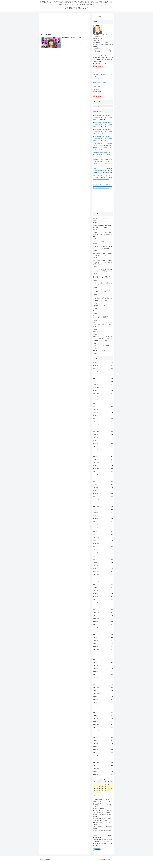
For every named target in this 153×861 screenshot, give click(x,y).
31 (100, 792)
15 (94, 788)
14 (111, 786)
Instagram (95, 72)
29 (94, 792)
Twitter (94, 68)
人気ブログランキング (98, 78)
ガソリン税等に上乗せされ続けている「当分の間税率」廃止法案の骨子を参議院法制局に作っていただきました (102, 298)
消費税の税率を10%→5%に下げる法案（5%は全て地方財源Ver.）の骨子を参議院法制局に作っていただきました (103, 338)
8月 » (97, 795)
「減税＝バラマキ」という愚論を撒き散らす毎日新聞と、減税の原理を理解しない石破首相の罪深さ (102, 170)
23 (97, 790)
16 (97, 788)
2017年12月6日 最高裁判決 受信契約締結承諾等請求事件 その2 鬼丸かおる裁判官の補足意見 (102, 262)
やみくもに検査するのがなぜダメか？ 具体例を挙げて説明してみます (102, 277)
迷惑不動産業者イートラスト (100, 305)
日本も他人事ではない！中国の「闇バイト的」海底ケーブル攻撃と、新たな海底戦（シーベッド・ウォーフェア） (102, 177)
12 (105, 786)
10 (100, 786)
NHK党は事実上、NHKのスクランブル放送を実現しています (103, 219)
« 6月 (94, 795)
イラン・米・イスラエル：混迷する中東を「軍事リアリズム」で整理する (102, 247)
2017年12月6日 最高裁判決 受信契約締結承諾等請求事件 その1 (102, 254)
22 (94, 790)
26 (105, 790)
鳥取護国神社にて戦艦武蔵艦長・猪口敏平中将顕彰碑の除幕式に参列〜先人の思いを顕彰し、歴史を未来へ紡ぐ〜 (102, 161)
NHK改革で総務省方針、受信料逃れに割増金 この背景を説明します (102, 226)
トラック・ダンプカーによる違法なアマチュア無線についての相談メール (102, 290)
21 (111, 788)
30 (97, 792)
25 (102, 790)
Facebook (95, 70)
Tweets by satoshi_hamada (99, 82)
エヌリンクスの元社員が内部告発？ (101, 345)
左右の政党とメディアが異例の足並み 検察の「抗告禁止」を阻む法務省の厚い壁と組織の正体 (102, 234)
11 (102, 786)
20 (108, 788)
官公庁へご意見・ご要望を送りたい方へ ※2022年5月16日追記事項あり (103, 317)
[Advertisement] (65, 24)
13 (108, 786)
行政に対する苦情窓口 (98, 241)
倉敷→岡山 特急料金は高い (99, 351)
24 (100, 790)
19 (105, 788)
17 (100, 788)
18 (102, 788)
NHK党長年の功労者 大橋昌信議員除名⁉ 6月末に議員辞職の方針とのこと (103, 284)
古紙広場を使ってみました (99, 311)
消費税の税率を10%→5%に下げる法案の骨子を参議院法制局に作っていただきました (102, 324)
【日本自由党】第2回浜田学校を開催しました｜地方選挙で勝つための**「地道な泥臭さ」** (103, 117)
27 (108, 790)
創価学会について (97, 331)
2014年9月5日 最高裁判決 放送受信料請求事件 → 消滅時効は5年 (102, 270)
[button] (112, 16)
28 (111, 790)
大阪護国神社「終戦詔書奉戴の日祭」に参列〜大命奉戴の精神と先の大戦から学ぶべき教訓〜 (102, 154)
